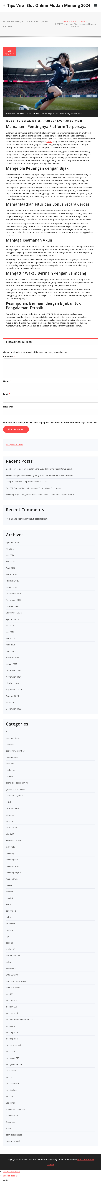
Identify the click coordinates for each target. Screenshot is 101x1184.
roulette (10, 930)
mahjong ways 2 (13, 872)
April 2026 (10, 568)
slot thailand (11, 1090)
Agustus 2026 (12, 542)
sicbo (8, 962)
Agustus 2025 (12, 619)
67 (7, 731)
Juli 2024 (10, 702)
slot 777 (10, 994)
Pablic (8, 904)
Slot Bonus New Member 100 (19, 1019)
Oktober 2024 (12, 683)
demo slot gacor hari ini (17, 782)
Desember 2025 (13, 593)
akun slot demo (13, 738)
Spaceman (10, 1102)
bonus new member (15, 750)
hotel (8, 802)
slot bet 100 (11, 1000)
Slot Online (11, 1070)
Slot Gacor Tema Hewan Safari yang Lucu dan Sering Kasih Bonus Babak (39, 468)
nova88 (9, 898)
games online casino (15, 789)
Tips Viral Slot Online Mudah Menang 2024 (48, 5)
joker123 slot (12, 827)
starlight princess (14, 1134)
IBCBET (38, 113)
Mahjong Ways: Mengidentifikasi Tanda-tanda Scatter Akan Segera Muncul (40, 494)
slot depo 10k (12, 1032)
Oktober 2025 (12, 606)
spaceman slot (12, 1115)
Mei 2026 (10, 561)
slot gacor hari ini (14, 1064)
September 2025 (14, 612)
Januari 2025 (11, 664)
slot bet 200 (11, 1006)
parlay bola (11, 910)
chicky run (10, 770)
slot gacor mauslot (14, 444)
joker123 (10, 821)
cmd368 (9, 776)
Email (6, 394)
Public (8, 917)
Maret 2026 (11, 574)
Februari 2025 (12, 657)
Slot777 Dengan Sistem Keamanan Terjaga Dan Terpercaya (33, 488)
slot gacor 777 (12, 1058)
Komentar (9, 356)
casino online (12, 757)
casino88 (10, 763)
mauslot (9, 885)
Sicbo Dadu (11, 968)
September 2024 (14, 689)
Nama (7, 381)
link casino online (13, 840)
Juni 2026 (10, 555)
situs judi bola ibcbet (73, 113)
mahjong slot (12, 859)
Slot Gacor (11, 1051)
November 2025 (13, 600)
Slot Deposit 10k (13, 1045)
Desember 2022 (13, 708)
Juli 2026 (10, 548)
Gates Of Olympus (14, 795)
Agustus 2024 (12, 696)
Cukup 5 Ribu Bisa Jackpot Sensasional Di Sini (26, 481)
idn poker (10, 815)
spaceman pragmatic (15, 1109)
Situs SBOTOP (12, 974)
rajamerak (10, 923)
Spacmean (10, 1122)
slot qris (10, 1077)
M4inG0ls (11, 113)
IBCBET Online (78, 21)
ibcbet (49, 141)
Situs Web (8, 406)
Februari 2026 (12, 580)
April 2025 (10, 644)
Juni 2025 (10, 632)
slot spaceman (12, 1083)
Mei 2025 (10, 638)
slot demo (10, 1026)
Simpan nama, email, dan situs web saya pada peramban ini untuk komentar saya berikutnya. (50, 422)
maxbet (9, 891)
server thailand (13, 955)
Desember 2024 (13, 670)
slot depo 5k (11, 1038)
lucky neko (10, 846)
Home (65, 21)
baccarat (10, 744)
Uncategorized (13, 1141)
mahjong (10, 853)
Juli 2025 (10, 625)
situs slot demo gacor (16, 981)
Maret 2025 (11, 651)
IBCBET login (47, 113)
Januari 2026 (11, 587)
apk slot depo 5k (10, 1175)
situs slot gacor (13, 987)
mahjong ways (12, 866)
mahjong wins (12, 878)
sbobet (9, 942)
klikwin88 (10, 834)
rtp (7, 936)
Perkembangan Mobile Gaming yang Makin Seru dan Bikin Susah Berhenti (39, 475)
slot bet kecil (12, 1013)
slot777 (9, 1096)
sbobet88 (10, 949)
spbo (8, 1128)
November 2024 (13, 676)
